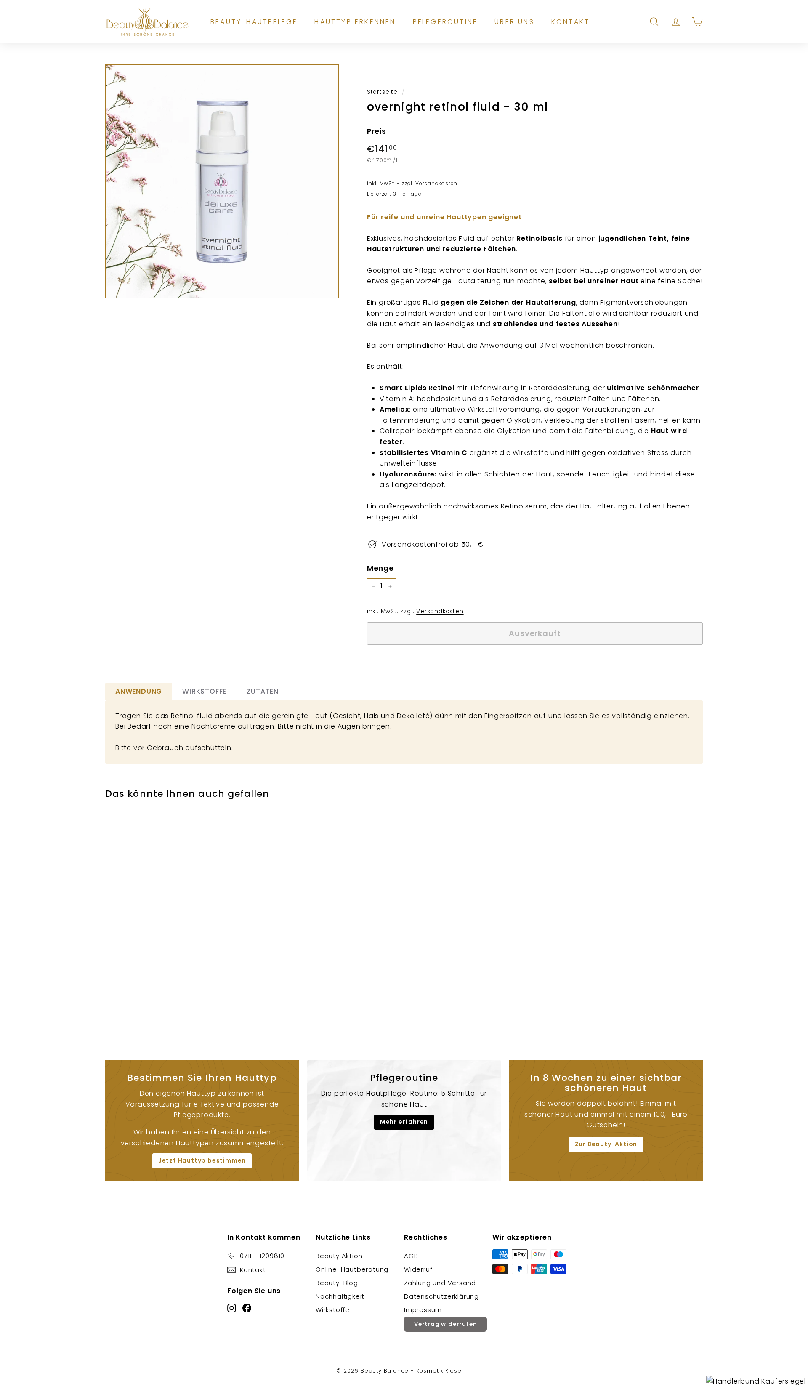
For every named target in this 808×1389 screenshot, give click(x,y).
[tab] (138, 691)
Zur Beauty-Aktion (606, 1144)
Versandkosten (439, 611)
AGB (411, 1255)
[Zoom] (222, 181)
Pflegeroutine (445, 22)
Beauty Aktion (339, 1255)
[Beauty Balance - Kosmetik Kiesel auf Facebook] (246, 1307)
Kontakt (570, 22)
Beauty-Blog (337, 1282)
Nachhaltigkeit (340, 1296)
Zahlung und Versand (440, 1282)
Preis (376, 131)
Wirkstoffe (333, 1309)
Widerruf (418, 1269)
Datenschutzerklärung (441, 1296)
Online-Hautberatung (352, 1269)
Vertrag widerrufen (445, 1324)
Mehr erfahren (404, 1122)
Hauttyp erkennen (355, 22)
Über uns (514, 22)
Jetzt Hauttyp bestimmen (202, 1160)
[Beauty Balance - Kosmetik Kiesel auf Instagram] (231, 1307)
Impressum (423, 1309)
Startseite (382, 92)
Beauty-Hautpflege (254, 22)
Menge (380, 568)
